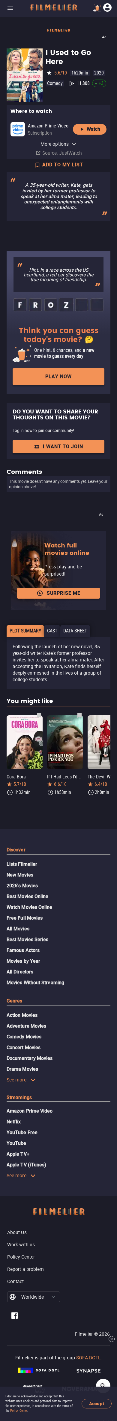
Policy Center (18, 1411)
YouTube (16, 1143)
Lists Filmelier (22, 864)
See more (16, 1080)
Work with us (21, 1244)
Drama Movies (22, 1069)
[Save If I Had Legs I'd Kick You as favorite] (79, 715)
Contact (15, 1281)
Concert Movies (23, 1047)
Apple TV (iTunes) (26, 1165)
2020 (99, 73)
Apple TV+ (18, 1154)
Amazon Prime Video (29, 1111)
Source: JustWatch (62, 153)
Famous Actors (23, 950)
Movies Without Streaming (35, 982)
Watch (93, 129)
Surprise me (63, 593)
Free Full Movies (25, 918)
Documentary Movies (29, 1058)
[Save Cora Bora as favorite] (39, 715)
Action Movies (22, 1015)
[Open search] (103, 1386)
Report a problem (25, 1269)
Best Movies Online (27, 896)
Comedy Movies (24, 1037)
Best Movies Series (27, 939)
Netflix (14, 1122)
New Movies (20, 875)
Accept (96, 1403)
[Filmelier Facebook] (14, 1316)
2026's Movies (22, 885)
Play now (58, 376)
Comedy (55, 83)
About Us (17, 1232)
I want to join (63, 446)
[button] (53, 1297)
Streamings (19, 1097)
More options (54, 144)
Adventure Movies (26, 1026)
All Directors (20, 972)
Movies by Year (23, 961)
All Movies (18, 929)
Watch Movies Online (29, 907)
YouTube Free (22, 1132)
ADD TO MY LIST (62, 165)
